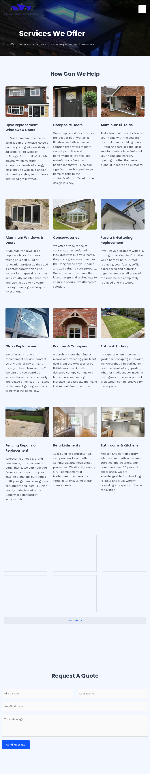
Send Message (15, 744)
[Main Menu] (142, 9)
